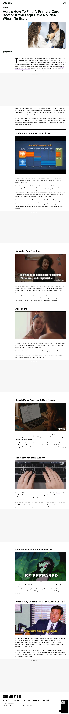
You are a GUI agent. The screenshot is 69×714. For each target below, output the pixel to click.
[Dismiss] (67, 701)
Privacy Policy (30, 705)
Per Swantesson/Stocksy (61, 48)
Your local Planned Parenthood (41, 194)
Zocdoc (58, 493)
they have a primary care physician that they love (48, 353)
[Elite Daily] (7, 3)
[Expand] (62, 701)
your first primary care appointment (25, 587)
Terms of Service (23, 705)
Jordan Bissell (8, 51)
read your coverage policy (52, 204)
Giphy (41, 489)
